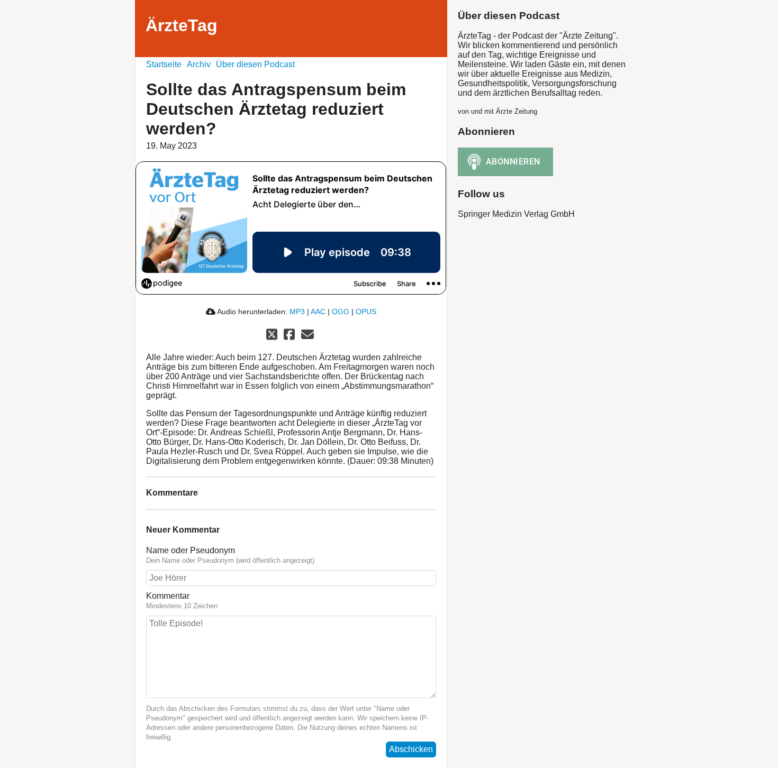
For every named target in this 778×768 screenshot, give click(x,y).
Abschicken (411, 749)
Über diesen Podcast (255, 64)
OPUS (366, 311)
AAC (318, 311)
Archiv (199, 64)
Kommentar (167, 595)
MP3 (297, 311)
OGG (340, 311)
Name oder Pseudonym (190, 550)
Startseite (164, 64)
